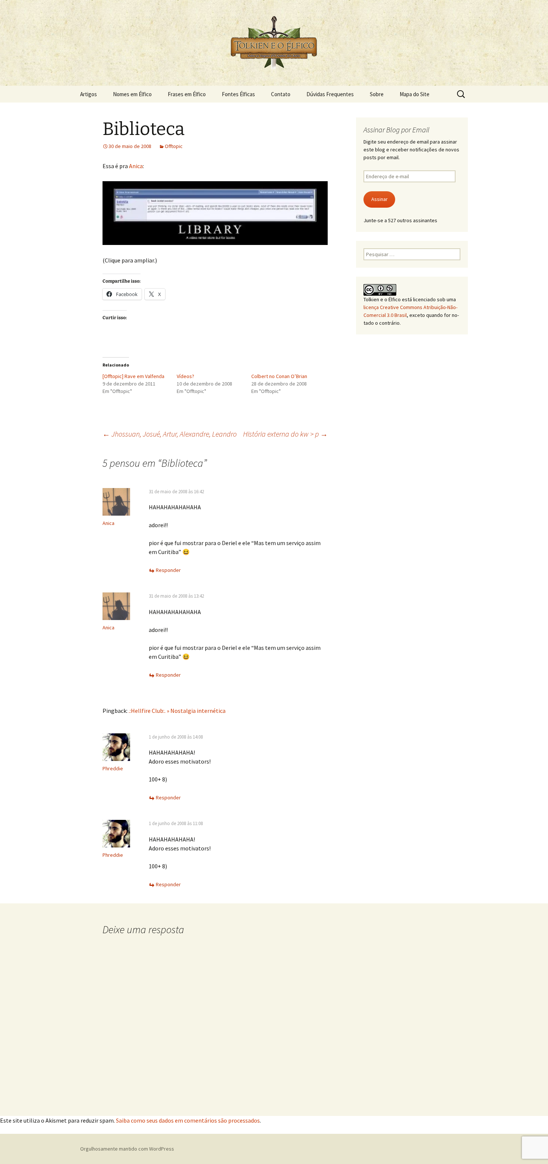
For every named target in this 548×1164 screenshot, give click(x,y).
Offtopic (174, 146)
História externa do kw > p (285, 433)
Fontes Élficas (238, 94)
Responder (168, 570)
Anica (136, 166)
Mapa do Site (414, 94)
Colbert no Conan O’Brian (279, 376)
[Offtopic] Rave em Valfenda (133, 376)
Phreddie (113, 768)
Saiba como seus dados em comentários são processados (188, 1120)
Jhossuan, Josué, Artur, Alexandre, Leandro (170, 433)
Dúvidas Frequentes (330, 94)
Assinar (379, 199)
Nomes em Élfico (132, 94)
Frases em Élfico (187, 94)
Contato (280, 94)
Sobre (377, 94)
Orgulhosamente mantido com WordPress (127, 1148)
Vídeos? (185, 376)
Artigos (88, 94)
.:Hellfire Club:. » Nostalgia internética (177, 710)
